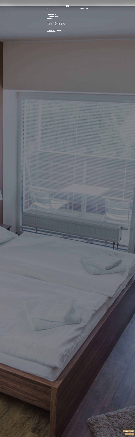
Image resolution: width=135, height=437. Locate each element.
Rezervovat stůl (130, 433)
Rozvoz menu (86, 2)
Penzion (48, 8)
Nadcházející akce (49, 2)
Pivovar (55, 2)
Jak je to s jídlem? (59, 30)
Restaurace (59, 2)
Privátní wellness (76, 2)
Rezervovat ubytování (129, 431)
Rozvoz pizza (82, 8)
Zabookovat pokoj (51, 30)
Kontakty (87, 8)
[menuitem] (49, 3)
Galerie (82, 2)
